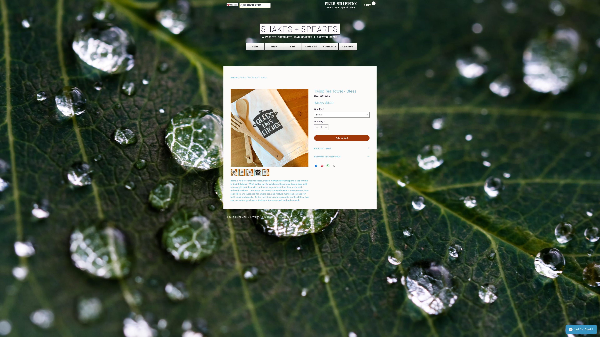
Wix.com (292, 217)
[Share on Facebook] (316, 166)
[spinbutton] (321, 127)
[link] (370, 4)
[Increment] (326, 127)
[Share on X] (334, 166)
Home (234, 77)
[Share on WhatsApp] (328, 166)
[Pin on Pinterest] (322, 166)
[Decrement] (316, 127)
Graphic (319, 109)
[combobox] (342, 114)
